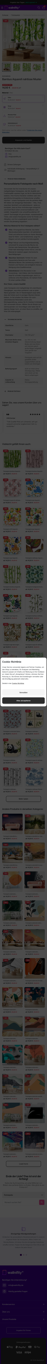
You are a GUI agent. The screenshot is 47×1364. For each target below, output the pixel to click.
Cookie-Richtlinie (18, 683)
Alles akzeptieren (23, 701)
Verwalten (23, 692)
